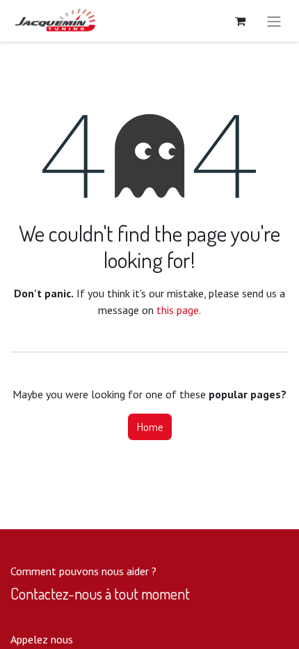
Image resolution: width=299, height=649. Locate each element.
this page (177, 310)
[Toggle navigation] (274, 21)
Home (150, 427)
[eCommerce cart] (240, 21)
